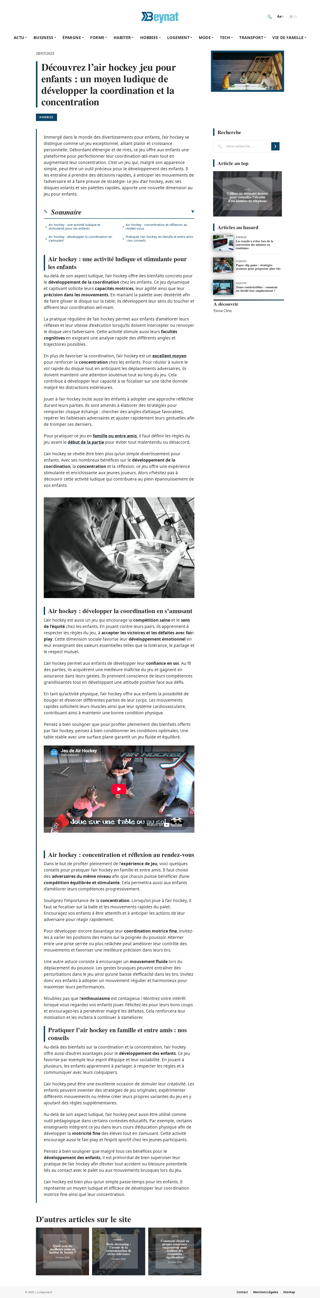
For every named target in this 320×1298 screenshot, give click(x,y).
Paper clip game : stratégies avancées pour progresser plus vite (258, 267)
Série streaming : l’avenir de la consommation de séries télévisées (118, 1249)
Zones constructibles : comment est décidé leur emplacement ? (257, 289)
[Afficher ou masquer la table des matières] (138, 211)
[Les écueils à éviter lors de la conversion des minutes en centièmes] (223, 243)
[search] (269, 16)
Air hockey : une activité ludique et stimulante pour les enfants (74, 226)
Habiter (241, 283)
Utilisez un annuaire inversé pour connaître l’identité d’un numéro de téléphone (247, 197)
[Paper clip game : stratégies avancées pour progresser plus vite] (223, 265)
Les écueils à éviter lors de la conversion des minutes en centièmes (254, 244)
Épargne (241, 237)
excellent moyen (169, 356)
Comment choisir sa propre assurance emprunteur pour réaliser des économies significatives (175, 1248)
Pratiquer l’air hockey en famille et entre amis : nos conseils (159, 238)
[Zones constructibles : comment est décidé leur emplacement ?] (223, 287)
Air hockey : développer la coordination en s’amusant (80, 238)
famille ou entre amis (115, 436)
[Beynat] (160, 16)
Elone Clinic (223, 310)
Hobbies (46, 117)
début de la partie (86, 442)
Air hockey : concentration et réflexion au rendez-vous (156, 226)
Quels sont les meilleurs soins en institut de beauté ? (62, 1249)
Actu (63, 1241)
